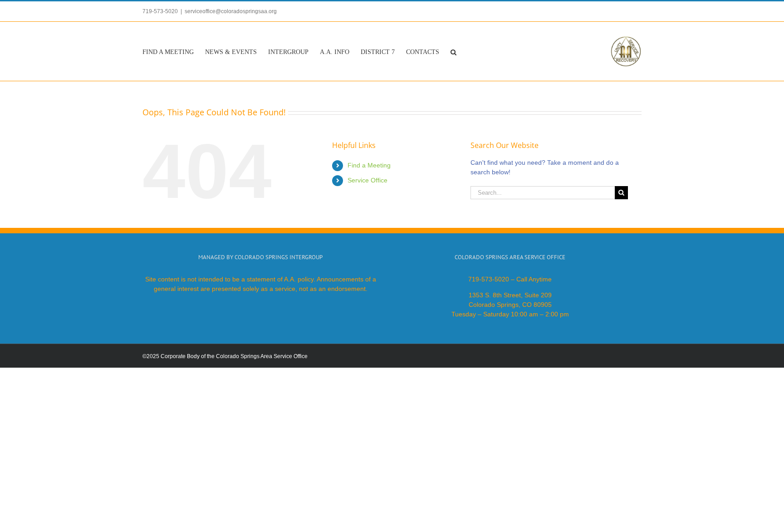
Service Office (367, 180)
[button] (453, 51)
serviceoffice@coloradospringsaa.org (231, 11)
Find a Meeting (369, 165)
